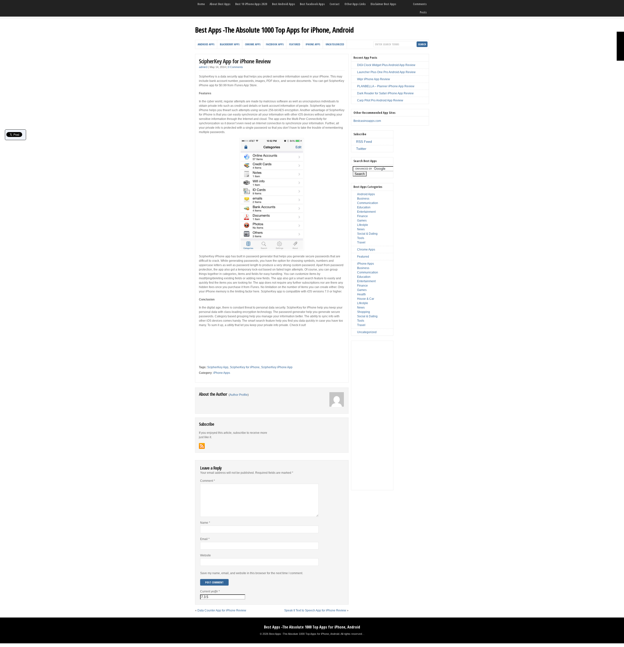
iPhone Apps (313, 44)
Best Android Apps (283, 4)
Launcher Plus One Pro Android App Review (386, 72)
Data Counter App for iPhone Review (221, 610)
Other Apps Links (355, 4)
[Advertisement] (256, 338)
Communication (367, 203)
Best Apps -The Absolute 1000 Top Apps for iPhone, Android (274, 30)
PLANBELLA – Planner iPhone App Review (385, 86)
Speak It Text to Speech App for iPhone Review (315, 610)
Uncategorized (335, 44)
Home (201, 4)
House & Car (365, 298)
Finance (362, 216)
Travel (361, 242)
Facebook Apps (275, 44)
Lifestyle (362, 225)
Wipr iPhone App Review (373, 79)
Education (363, 207)
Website (205, 555)
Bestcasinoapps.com (367, 121)
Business (363, 198)
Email (205, 539)
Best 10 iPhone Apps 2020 (251, 4)
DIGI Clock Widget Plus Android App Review (386, 65)
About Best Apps (220, 4)
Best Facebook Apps (312, 4)
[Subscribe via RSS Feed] (202, 446)
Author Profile (239, 394)
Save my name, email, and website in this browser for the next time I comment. (251, 573)
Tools (360, 238)
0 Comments (235, 67)
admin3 (203, 67)
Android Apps (206, 44)
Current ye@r (210, 591)
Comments (420, 4)
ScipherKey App (217, 367)
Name (205, 522)
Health (361, 294)
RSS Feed (364, 142)
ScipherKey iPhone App (276, 367)
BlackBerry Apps (230, 44)
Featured (294, 44)
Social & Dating (367, 233)
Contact (335, 4)
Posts (423, 12)
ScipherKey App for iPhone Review (235, 61)
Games (362, 220)
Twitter (361, 149)
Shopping (363, 312)
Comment (207, 481)
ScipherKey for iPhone (245, 367)
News (361, 229)
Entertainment (366, 211)
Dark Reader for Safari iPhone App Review (385, 93)
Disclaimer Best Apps (383, 4)
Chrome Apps (253, 44)
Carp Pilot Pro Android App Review (380, 100)
